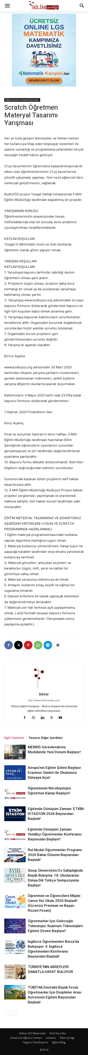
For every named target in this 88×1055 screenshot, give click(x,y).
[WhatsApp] (38, 645)
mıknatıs (51, 1038)
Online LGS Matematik (32, 1033)
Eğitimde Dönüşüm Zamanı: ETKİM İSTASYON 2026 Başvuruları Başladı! (56, 814)
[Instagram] (35, 717)
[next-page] (13, 1013)
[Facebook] (8, 645)
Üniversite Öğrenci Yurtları (26, 1038)
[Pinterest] (28, 645)
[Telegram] (48, 645)
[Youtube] (62, 717)
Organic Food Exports (35, 1042)
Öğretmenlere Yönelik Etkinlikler (22, 99)
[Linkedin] (44, 717)
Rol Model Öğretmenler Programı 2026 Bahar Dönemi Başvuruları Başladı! (55, 855)
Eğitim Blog (59, 1042)
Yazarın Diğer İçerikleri (46, 738)
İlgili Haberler (14, 738)
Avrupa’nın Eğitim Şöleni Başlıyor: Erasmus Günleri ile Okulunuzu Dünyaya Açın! (55, 772)
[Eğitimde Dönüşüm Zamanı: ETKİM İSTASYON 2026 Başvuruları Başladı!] (15, 813)
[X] (18, 645)
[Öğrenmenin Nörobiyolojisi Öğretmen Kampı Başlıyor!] (15, 793)
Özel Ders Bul (58, 1033)
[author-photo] (44, 688)
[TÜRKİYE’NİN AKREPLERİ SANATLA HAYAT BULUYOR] (15, 971)
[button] (7, 6)
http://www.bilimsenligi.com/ (44, 700)
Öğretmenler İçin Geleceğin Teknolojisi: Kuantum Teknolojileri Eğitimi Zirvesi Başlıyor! (55, 926)
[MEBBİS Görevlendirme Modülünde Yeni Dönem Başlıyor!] (15, 752)
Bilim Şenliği (67, 1038)
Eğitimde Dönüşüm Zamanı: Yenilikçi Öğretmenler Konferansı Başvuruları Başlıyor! (55, 834)
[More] (57, 645)
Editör (44, 694)
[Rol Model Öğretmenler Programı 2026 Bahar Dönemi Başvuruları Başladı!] (15, 854)
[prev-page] (7, 1013)
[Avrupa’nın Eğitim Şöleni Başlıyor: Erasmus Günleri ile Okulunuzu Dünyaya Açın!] (15, 772)
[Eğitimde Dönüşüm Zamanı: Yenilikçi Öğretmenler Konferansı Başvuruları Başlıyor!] (15, 834)
